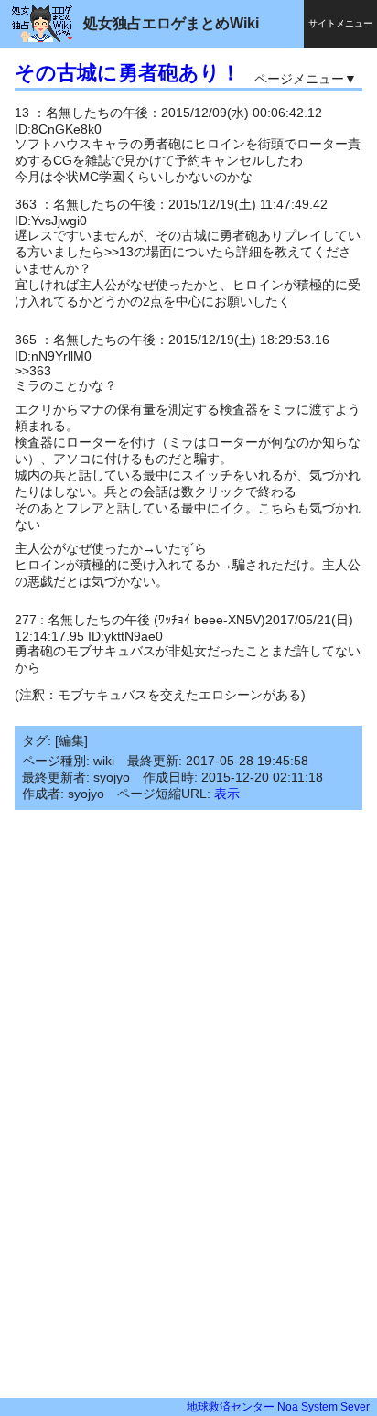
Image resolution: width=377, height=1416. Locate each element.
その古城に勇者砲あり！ (128, 72)
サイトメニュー (340, 23)
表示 (227, 793)
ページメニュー (299, 78)
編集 (71, 740)
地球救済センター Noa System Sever (278, 1406)
